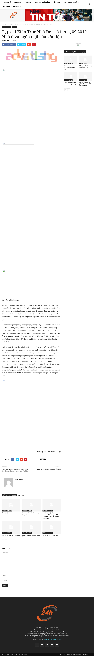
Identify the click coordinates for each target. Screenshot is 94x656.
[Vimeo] (47, 645)
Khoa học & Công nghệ (11, 6)
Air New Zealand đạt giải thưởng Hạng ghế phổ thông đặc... (85, 84)
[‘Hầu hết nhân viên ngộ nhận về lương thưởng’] (70, 76)
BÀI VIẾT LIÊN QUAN (9, 495)
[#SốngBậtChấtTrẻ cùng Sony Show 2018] (85, 60)
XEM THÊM (21, 495)
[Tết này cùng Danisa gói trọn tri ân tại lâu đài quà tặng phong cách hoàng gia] (70, 60)
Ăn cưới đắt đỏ (6, 513)
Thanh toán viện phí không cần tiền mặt (49, 469)
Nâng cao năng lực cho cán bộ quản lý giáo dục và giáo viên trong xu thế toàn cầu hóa (15, 470)
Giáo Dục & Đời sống (42, 2)
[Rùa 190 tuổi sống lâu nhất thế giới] (11, 527)
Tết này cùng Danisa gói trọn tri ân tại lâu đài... (69, 67)
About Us (62, 654)
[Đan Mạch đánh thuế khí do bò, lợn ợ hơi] (31, 505)
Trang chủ (7, 2)
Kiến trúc (14, 27)
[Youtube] (57, 645)
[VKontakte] (52, 645)
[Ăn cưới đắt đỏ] (11, 505)
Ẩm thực (57, 2)
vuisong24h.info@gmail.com (52, 639)
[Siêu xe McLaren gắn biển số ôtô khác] (31, 527)
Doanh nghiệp (68, 63)
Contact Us (85, 654)
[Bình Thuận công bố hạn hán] (52, 527)
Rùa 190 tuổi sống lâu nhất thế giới (11, 535)
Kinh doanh (18, 2)
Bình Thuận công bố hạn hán (50, 535)
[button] (90, 4)
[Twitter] (42, 645)
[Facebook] (37, 645)
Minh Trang (7, 40)
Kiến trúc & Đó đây (71, 2)
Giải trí (28, 2)
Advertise (69, 654)
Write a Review (77, 654)
